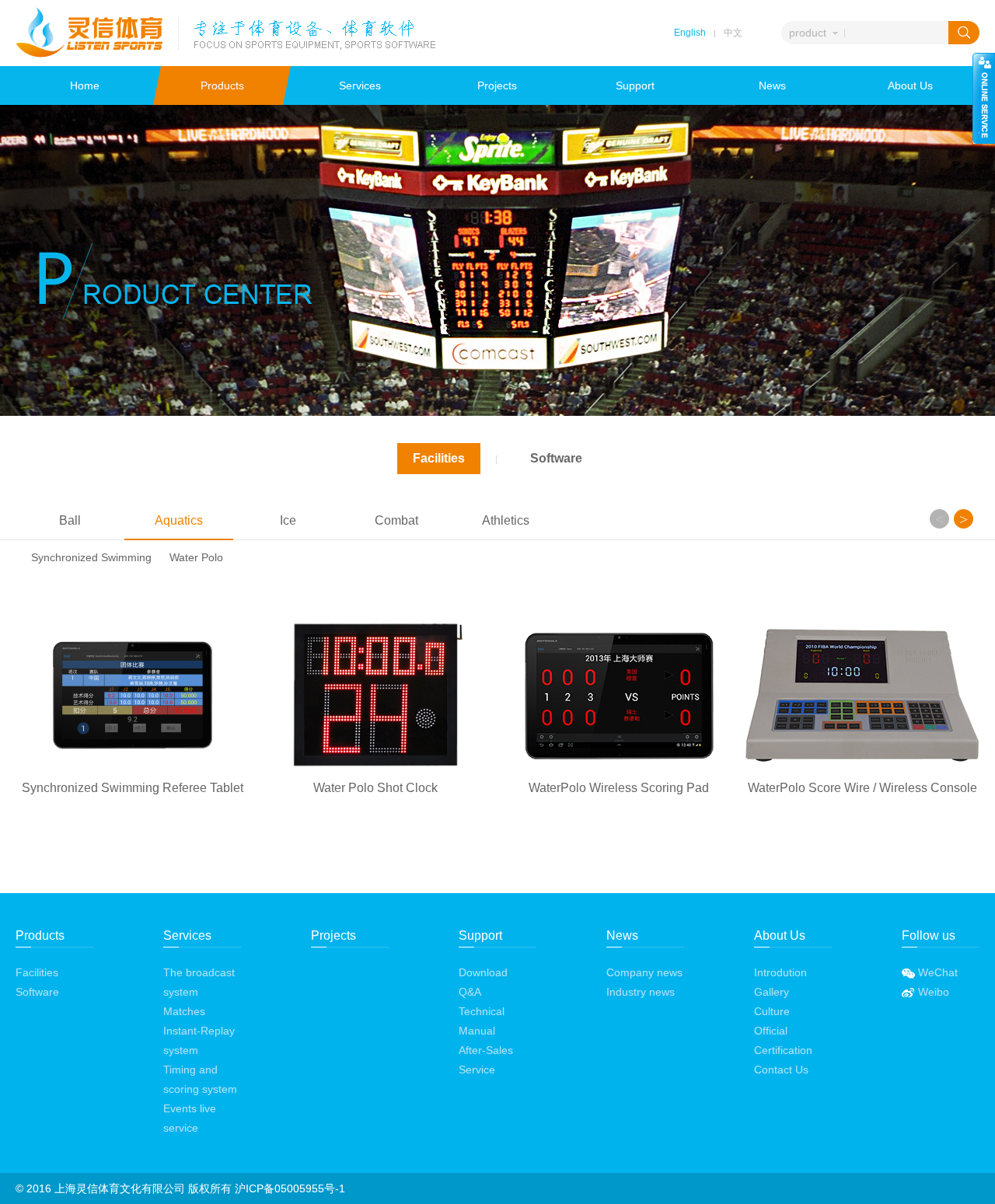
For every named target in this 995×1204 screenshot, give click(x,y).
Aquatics (179, 520)
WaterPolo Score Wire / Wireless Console (862, 787)
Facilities (439, 458)
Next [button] (963, 519)
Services (360, 85)
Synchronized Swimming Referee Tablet (132, 787)
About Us (910, 85)
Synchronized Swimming (91, 557)
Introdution (780, 972)
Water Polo (196, 557)
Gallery (771, 992)
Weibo (932, 992)
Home (85, 85)
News (772, 85)
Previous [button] (939, 519)
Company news (644, 972)
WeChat (936, 972)
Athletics (505, 520)
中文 (733, 32)
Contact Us (781, 1069)
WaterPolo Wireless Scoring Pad (619, 787)
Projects (497, 85)
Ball (70, 520)
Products (222, 85)
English (690, 32)
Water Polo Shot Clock (375, 787)
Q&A (470, 992)
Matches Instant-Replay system (199, 1030)
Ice (288, 520)
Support (635, 85)
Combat (396, 520)
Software (556, 458)
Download (483, 972)
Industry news (640, 992)
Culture (772, 1011)
